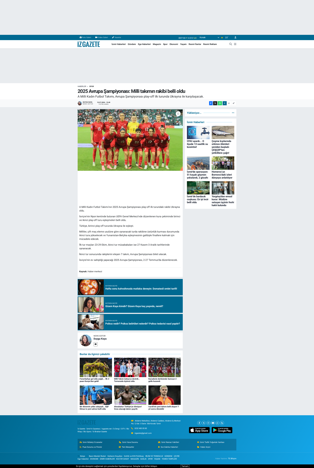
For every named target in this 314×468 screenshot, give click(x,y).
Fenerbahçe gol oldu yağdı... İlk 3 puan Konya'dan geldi (94, 380)
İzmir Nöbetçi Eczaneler (92, 442)
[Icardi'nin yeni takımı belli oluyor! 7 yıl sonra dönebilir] (164, 395)
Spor (165, 44)
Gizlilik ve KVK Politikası (134, 456)
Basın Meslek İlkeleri (97, 456)
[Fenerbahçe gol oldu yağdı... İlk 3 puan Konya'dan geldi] (96, 367)
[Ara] (230, 44)
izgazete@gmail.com (143, 433)
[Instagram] (208, 423)
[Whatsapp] (217, 423)
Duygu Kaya (100, 338)
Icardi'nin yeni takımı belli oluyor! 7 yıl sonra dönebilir (163, 407)
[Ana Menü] (235, 44)
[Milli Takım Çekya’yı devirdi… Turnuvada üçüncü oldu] (130, 367)
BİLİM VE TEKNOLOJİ (154, 456)
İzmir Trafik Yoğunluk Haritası (212, 442)
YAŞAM (157, 459)
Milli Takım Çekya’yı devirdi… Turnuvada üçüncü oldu (127, 380)
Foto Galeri (86, 37)
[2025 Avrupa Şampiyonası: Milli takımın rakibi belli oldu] (130, 140)
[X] (204, 423)
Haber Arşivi (205, 447)
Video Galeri (103, 37)
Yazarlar (118, 37)
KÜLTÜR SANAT (122, 459)
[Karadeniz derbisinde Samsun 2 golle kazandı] (164, 367)
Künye (82, 456)
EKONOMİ (94, 459)
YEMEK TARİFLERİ (169, 459)
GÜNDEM (168, 456)
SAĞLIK (143, 459)
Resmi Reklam (210, 44)
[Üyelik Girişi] (234, 37)
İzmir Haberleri (119, 44)
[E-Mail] (96, 344)
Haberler (82, 86)
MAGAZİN (135, 459)
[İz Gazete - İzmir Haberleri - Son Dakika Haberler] (89, 44)
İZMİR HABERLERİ (107, 459)
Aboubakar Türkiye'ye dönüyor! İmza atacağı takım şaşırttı (128, 407)
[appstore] (199, 430)
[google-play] (222, 430)
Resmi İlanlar (195, 44)
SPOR (91, 86)
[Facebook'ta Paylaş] (211, 103)
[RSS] (222, 423)
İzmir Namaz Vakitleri (170, 442)
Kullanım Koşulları (115, 456)
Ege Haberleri (144, 44)
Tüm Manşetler (128, 447)
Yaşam (183, 44)
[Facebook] (199, 423)
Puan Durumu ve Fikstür (92, 447)
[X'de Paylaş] (215, 103)
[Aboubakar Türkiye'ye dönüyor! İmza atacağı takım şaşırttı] (130, 395)
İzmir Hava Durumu (130, 442)
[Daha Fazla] (225, 103)
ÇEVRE (177, 456)
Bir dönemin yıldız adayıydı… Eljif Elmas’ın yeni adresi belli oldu (94, 407)
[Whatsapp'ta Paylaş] (220, 103)
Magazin (157, 44)
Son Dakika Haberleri (169, 447)
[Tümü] (233, 113)
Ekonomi (174, 44)
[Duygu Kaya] (86, 340)
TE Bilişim (232, 458)
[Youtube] (213, 423)
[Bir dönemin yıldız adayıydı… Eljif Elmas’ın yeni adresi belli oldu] (96, 395)
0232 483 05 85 (141, 428)
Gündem (132, 44)
